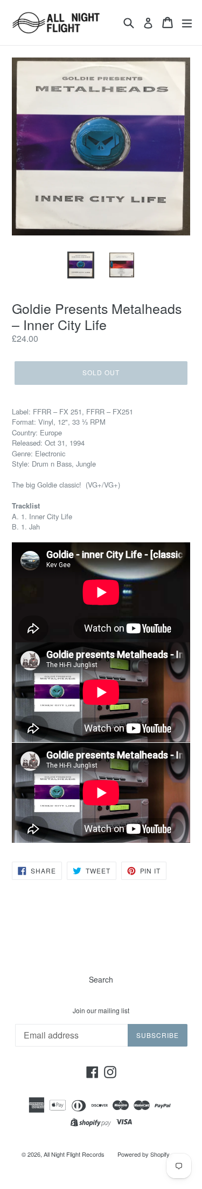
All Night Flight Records (74, 1154)
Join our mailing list (101, 1010)
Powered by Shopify (143, 1154)
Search (101, 979)
